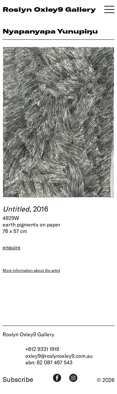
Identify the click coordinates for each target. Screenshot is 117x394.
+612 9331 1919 (42, 349)
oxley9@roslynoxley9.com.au (59, 356)
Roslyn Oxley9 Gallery (28, 334)
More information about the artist (31, 270)
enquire (11, 247)
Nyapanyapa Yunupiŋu (50, 31)
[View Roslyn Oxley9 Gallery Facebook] (57, 378)
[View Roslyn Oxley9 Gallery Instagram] (73, 378)
